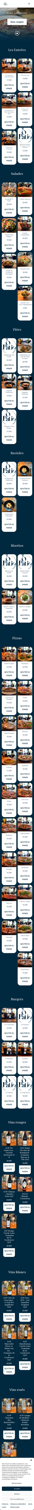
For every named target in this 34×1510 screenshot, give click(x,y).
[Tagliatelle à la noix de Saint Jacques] (25, 352)
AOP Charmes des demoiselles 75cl (9, 1420)
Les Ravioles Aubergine (9, 515)
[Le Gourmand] (9, 1022)
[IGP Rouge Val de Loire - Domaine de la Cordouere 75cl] (9, 1228)
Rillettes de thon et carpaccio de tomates (25, 146)
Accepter (17, 1489)
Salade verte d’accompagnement (26, 304)
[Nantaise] (25, 763)
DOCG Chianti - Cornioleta (25, 1196)
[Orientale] (9, 934)
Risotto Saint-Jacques (25, 572)
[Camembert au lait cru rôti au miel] (9, 108)
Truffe (25, 698)
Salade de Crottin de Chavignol (9, 272)
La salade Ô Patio (9, 200)
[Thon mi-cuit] (25, 72)
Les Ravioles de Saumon (25, 479)
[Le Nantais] (9, 1090)
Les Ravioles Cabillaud (9, 479)
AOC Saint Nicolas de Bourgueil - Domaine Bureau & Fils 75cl (25, 1154)
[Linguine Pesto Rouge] (9, 423)
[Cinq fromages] (9, 730)
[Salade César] (25, 266)
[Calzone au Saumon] (9, 695)
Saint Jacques (9, 664)
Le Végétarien (25, 1093)
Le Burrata (9, 1059)
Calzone (9, 767)
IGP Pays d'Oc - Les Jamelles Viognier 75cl (24, 1302)
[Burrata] (25, 729)
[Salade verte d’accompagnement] (25, 300)
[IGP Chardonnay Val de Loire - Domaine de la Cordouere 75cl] (25, 1338)
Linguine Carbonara (9, 391)
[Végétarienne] (25, 831)
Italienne (9, 835)
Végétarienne (25, 834)
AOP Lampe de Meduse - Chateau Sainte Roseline (25, 1420)
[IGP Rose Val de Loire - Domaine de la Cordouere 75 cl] (9, 1456)
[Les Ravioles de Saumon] (25, 476)
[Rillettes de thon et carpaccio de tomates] (25, 141)
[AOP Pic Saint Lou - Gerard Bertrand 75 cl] (9, 1145)
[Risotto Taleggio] (25, 604)
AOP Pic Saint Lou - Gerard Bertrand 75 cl (9, 1153)
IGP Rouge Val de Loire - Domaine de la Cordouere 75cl (9, 1237)
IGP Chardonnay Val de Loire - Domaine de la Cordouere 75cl (25, 1348)
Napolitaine (25, 970)
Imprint (30, 1504)
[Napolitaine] (25, 966)
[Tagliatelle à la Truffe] (9, 352)
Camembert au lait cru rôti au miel (9, 112)
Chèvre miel (25, 936)
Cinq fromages (9, 733)
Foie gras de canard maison (9, 76)
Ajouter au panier (9, 87)
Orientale (9, 937)
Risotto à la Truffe (9, 572)
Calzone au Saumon (9, 698)
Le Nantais (9, 1093)
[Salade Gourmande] (25, 230)
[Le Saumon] (25, 1022)
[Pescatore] (25, 797)
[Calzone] (9, 764)
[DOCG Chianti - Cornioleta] (25, 1191)
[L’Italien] (25, 1056)
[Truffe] (25, 695)
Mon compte (17, 21)
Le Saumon (25, 1025)
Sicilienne (25, 868)
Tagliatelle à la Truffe (9, 356)
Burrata (25, 732)
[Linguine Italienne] (25, 389)
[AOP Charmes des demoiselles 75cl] (9, 1412)
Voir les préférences (17, 1499)
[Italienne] (9, 832)
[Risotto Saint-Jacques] (25, 568)
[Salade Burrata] (25, 196)
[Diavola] (9, 900)
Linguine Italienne (25, 393)
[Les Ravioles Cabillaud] (9, 476)
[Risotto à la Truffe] (9, 568)
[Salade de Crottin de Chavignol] (9, 268)
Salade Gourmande (25, 234)
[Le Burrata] (9, 1056)
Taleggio (9, 869)
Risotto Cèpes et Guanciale (9, 607)
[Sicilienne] (25, 865)
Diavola (9, 903)
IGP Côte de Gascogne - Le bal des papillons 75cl (9, 1302)
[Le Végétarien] (25, 1090)
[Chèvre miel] (25, 933)
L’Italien (25, 1059)
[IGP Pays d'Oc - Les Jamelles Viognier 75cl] (25, 1295)
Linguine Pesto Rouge (9, 427)
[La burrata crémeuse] (9, 145)
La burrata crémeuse (9, 148)
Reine (9, 801)
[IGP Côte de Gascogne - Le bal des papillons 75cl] (9, 1295)
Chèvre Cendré (25, 902)
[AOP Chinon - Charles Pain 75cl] (9, 1188)
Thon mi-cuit (25, 75)
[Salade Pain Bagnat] (9, 232)
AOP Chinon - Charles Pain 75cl (9, 1194)
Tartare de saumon (25, 109)
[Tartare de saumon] (25, 106)
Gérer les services (16, 1483)
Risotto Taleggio (25, 607)
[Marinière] (25, 661)
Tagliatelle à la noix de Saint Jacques (25, 356)
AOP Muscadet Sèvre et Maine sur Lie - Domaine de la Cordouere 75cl (9, 1350)
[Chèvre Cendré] (25, 899)
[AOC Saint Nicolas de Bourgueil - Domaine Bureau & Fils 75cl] (25, 1145)
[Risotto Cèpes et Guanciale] (9, 604)
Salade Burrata (25, 199)
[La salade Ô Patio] (9, 196)
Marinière (24, 664)
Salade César (25, 269)
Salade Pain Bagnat (9, 236)
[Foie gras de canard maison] (9, 72)
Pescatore (25, 800)
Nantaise (25, 766)
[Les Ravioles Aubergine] (9, 511)
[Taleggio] (9, 866)
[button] (31, 1460)
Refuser (17, 1494)
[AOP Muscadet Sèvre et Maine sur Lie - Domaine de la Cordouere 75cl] (9, 1338)
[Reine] (9, 798)
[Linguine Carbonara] (9, 388)
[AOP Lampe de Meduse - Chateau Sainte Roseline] (25, 1412)
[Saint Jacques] (9, 661)
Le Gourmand (9, 1025)
